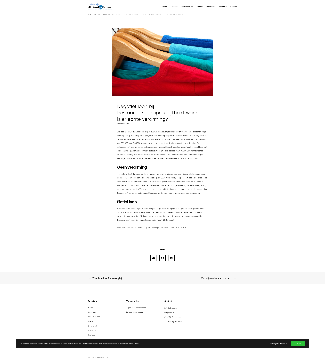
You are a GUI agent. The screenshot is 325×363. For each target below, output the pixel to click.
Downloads (93, 326)
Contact (91, 335)
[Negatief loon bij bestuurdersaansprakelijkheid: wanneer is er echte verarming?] (153, 258)
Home (90, 307)
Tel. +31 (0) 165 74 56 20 (174, 322)
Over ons (92, 312)
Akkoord (298, 344)
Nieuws (91, 321)
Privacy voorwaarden (134, 312)
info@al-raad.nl (170, 308)
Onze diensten (94, 317)
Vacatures (92, 330)
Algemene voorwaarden (136, 307)
